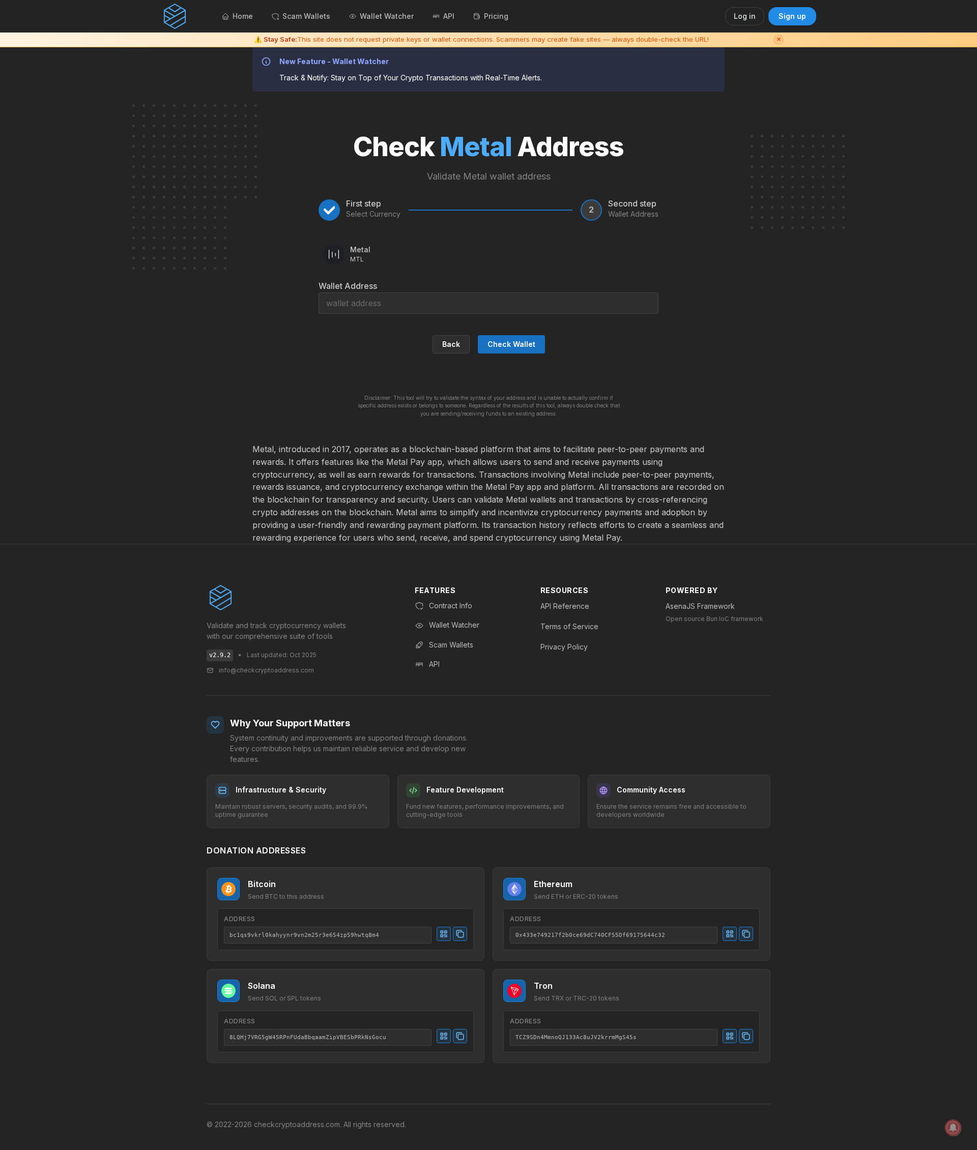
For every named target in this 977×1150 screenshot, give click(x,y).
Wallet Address (348, 286)
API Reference (564, 606)
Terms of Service (569, 626)
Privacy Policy (564, 646)
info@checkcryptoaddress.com (266, 670)
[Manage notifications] (953, 1127)
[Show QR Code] (444, 934)
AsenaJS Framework (700, 606)
